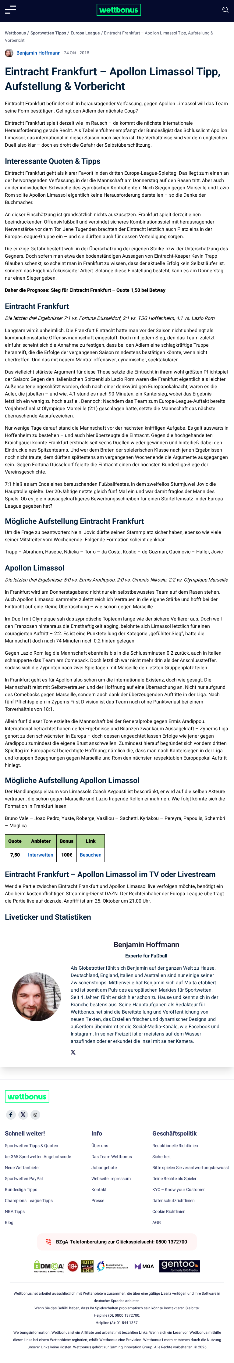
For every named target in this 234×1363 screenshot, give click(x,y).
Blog (9, 1223)
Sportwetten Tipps (48, 33)
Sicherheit (161, 1157)
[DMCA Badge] (49, 1266)
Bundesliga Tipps (21, 1190)
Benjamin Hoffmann (38, 53)
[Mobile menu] (10, 9)
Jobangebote (104, 1168)
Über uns (99, 1146)
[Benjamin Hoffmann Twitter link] (73, 1052)
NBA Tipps (15, 1212)
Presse (97, 1201)
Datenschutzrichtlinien (173, 1201)
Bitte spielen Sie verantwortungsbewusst (190, 1168)
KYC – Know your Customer (178, 1190)
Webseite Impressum (111, 1179)
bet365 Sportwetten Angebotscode (38, 1157)
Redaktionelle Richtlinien (175, 1146)
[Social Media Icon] (11, 1115)
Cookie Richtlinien (169, 1212)
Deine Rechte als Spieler (174, 1179)
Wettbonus (15, 33)
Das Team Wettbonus (111, 1157)
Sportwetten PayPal (24, 1179)
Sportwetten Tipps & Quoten (31, 1146)
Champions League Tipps (29, 1201)
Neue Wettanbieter (22, 1168)
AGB (156, 1223)
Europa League (85, 33)
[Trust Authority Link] (112, 1266)
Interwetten (40, 855)
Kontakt (99, 1190)
